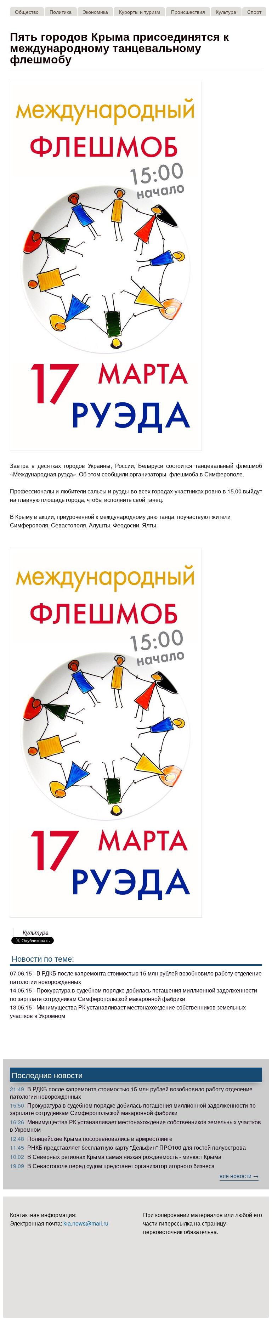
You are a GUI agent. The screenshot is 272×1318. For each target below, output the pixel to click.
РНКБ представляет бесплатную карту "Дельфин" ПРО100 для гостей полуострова (128, 1147)
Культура (226, 11)
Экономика (95, 11)
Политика (61, 11)
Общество (27, 11)
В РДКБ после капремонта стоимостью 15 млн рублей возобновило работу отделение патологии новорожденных (131, 1093)
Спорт (254, 11)
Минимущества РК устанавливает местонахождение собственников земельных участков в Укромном (135, 1125)
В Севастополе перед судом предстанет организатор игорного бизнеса (112, 1166)
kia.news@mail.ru (85, 1223)
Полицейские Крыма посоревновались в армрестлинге (91, 1139)
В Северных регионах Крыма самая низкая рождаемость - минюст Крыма (115, 1157)
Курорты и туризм (139, 11)
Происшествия (188, 11)
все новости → (239, 1176)
